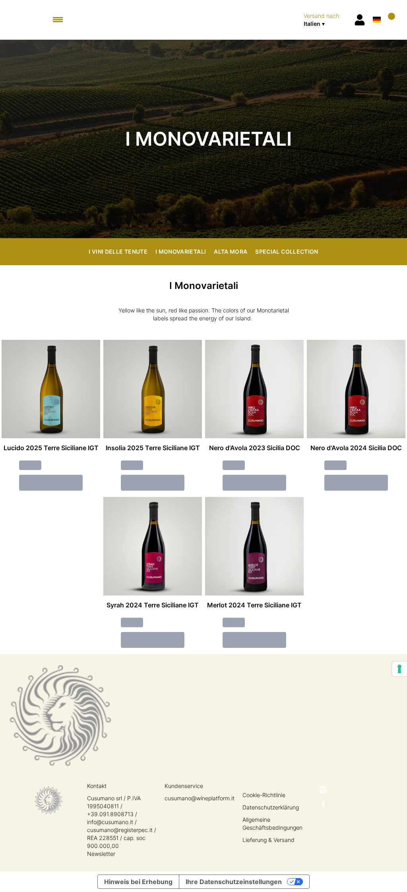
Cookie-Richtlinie (263, 795)
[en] (376, 9)
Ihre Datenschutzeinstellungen (234, 882)
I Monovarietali (180, 251)
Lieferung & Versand (268, 839)
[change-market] (326, 20)
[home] (203, 20)
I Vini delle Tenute (118, 251)
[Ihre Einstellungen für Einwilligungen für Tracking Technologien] (399, 668)
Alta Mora (230, 251)
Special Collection (286, 251)
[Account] (359, 19)
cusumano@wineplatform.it (200, 798)
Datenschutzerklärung (270, 807)
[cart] (390, 20)
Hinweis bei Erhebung (138, 882)
